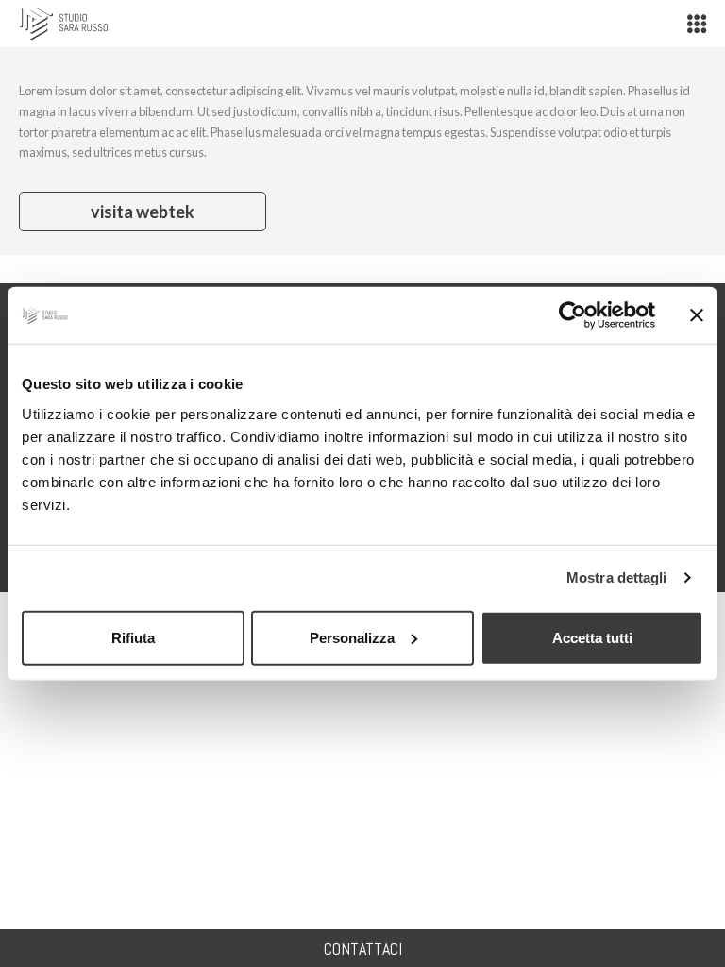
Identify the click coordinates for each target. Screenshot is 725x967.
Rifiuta (133, 637)
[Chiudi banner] (696, 315)
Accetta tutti (592, 637)
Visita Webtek (142, 211)
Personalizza (352, 637)
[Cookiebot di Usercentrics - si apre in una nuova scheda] (572, 315)
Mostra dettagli (616, 577)
